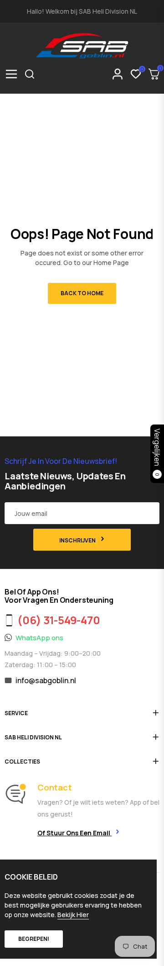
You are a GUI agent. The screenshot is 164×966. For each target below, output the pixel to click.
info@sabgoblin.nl (45, 680)
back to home (82, 293)
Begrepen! (33, 939)
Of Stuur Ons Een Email (74, 832)
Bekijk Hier (73, 914)
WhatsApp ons (39, 637)
